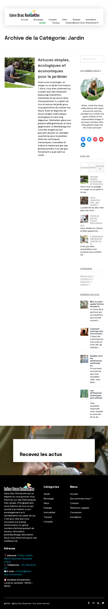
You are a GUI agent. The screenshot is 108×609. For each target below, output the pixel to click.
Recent (92, 167)
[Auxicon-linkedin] (98, 603)
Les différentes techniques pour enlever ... (96, 395)
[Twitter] (89, 139)
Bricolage (86, 276)
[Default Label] (101, 139)
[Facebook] (83, 139)
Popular (84, 167)
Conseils (85, 279)
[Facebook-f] (89, 603)
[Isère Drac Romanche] (24, 13)
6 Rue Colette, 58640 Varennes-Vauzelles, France (18, 558)
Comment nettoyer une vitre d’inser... (96, 331)
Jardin (84, 284)
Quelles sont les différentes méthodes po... (96, 361)
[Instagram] (95, 139)
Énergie (84, 282)
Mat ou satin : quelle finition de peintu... (97, 304)
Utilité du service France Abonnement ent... (91, 221)
